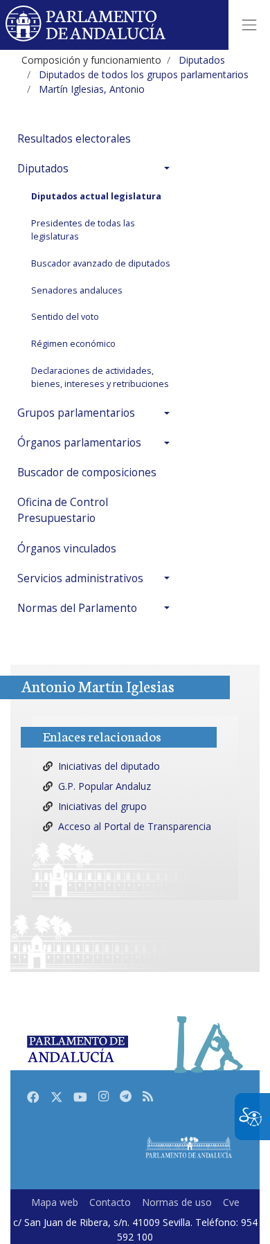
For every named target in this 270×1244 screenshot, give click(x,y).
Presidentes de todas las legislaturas (83, 229)
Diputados (43, 168)
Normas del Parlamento (77, 608)
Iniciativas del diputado (109, 766)
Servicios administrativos (80, 578)
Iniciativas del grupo (102, 806)
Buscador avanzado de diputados (100, 263)
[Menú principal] (249, 25)
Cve (231, 1202)
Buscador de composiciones (86, 472)
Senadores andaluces (77, 290)
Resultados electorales (74, 139)
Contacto (110, 1202)
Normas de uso (177, 1202)
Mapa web (54, 1202)
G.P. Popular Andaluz (104, 786)
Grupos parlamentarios (76, 413)
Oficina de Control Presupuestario (62, 510)
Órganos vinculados (66, 548)
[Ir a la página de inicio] (86, 25)
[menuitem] (96, 139)
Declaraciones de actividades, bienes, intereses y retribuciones (100, 377)
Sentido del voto (65, 317)
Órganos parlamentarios (79, 442)
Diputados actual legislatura (96, 196)
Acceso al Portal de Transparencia (134, 826)
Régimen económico (73, 344)
